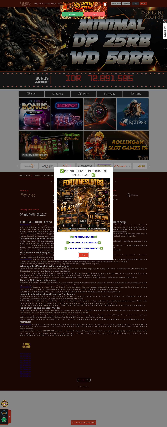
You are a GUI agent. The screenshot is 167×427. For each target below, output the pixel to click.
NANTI (95, 14)
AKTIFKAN (72, 14)
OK (83, 255)
